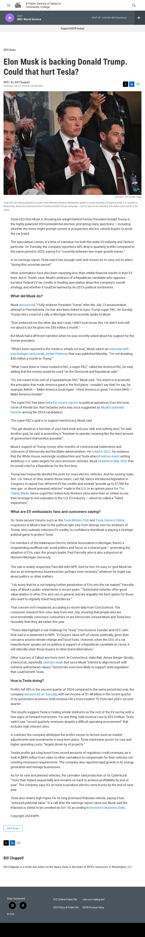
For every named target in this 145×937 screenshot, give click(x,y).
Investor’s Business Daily (107, 807)
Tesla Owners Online (110, 520)
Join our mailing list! (94, 899)
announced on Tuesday (40, 694)
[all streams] (140, 18)
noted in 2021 (101, 451)
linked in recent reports (62, 402)
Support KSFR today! (72, 28)
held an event (110, 456)
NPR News (10, 50)
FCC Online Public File (65, 899)
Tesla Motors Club (76, 520)
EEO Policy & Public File (66, 907)
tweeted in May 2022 (112, 461)
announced (27, 305)
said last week (53, 662)
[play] (10, 18)
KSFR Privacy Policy (93, 907)
